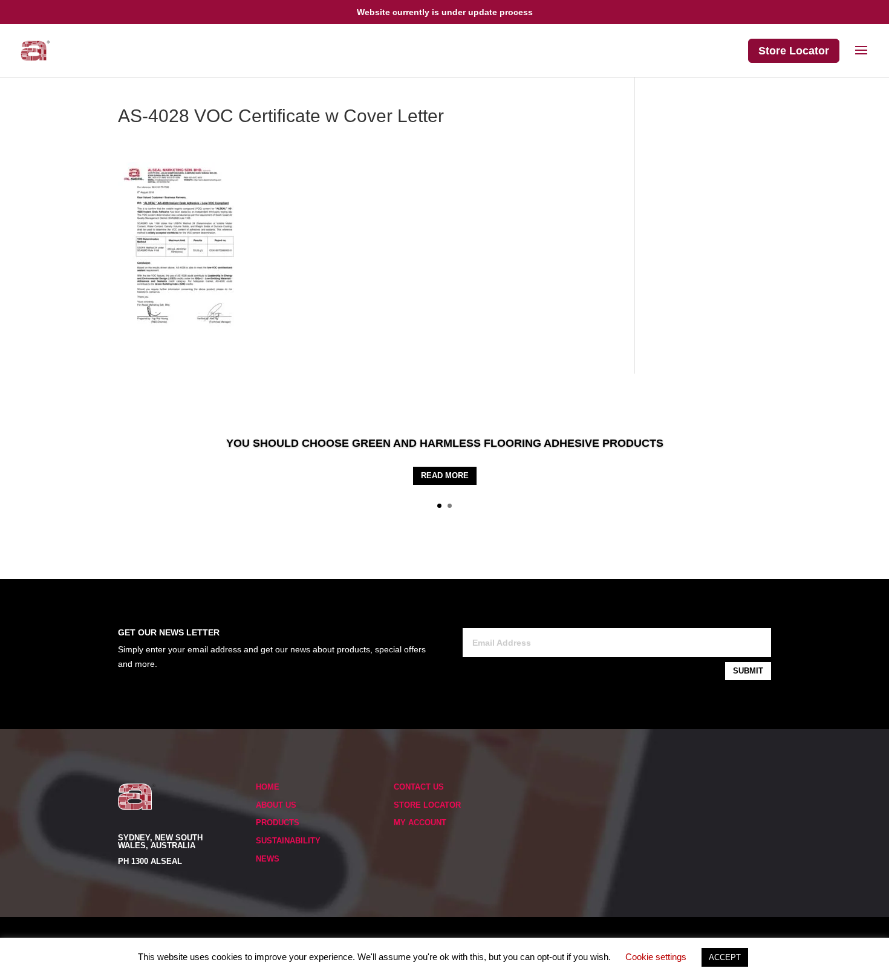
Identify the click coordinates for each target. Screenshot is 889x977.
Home (267, 786)
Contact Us (419, 786)
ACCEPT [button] (725, 957)
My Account (420, 822)
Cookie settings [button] (655, 957)
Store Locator (793, 51)
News (267, 858)
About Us (276, 805)
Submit (748, 670)
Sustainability (288, 840)
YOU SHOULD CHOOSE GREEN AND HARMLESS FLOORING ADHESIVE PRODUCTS (444, 443)
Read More (445, 475)
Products (277, 822)
